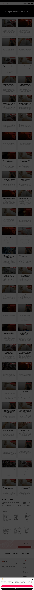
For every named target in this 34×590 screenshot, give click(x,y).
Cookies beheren (17, 588)
